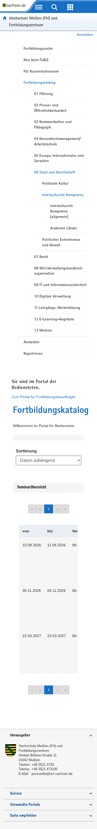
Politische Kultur (55, 183)
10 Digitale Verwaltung (52, 296)
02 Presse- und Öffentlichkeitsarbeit (50, 108)
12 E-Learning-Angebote (54, 319)
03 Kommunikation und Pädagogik (53, 124)
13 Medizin (43, 330)
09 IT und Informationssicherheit (60, 284)
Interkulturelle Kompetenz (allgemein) (61, 211)
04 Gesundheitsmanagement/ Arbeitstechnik (57, 141)
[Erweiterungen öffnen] (70, 7)
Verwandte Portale (25, 805)
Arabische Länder (63, 228)
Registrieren (33, 353)
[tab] (48, 735)
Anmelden (85, 35)
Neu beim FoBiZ (36, 59)
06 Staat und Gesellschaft (54, 172)
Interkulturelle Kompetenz (63, 194)
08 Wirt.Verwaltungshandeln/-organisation (58, 271)
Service (16, 793)
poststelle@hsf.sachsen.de (52, 774)
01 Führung (43, 93)
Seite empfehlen (23, 816)
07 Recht (41, 256)
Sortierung (26, 451)
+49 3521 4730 (43, 765)
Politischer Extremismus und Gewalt (61, 242)
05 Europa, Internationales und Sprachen (59, 158)
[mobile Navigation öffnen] (39, 7)
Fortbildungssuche (38, 48)
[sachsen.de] (15, 8)
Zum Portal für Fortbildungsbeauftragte (44, 397)
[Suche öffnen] (54, 7)
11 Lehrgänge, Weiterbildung (57, 307)
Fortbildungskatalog (40, 82)
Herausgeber (20, 735)
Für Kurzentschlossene (41, 71)
